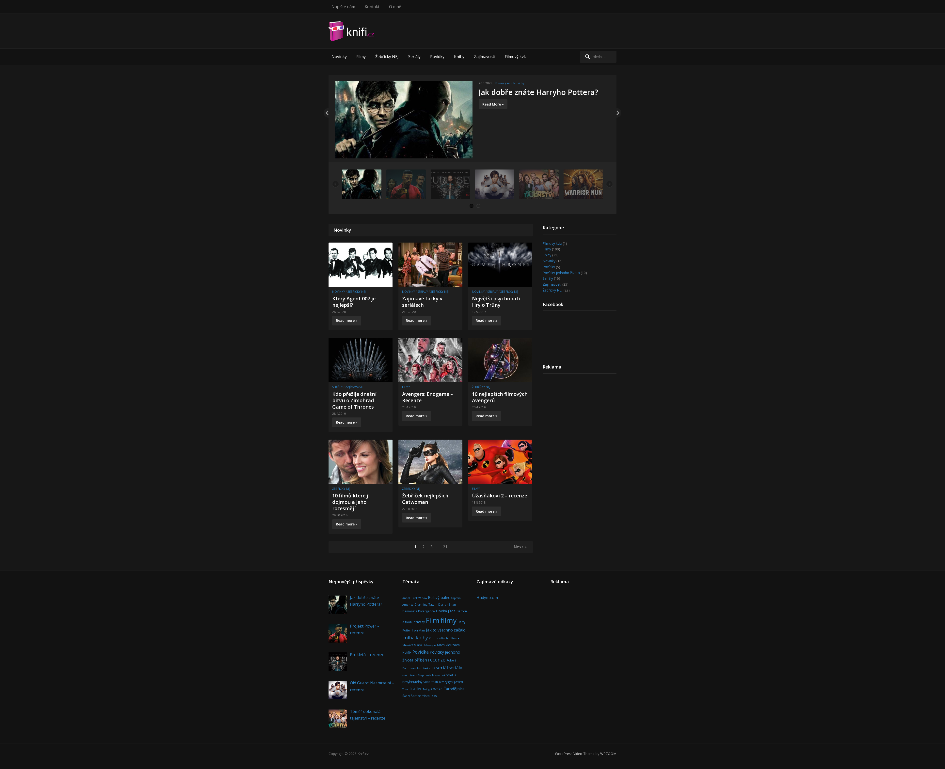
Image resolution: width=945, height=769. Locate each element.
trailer (415, 689)
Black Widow (419, 598)
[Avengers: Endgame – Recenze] (430, 359)
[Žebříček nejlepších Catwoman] (430, 461)
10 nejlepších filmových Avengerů (500, 397)
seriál (442, 667)
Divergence (426, 611)
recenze (436, 659)
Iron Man (418, 630)
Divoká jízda (446, 611)
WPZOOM (608, 753)
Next (618, 113)
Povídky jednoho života (561, 272)
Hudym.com (487, 597)
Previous (326, 113)
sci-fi (432, 668)
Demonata (409, 611)
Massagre (430, 645)
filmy (449, 620)
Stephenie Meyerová (431, 675)
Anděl (406, 598)
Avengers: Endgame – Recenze (427, 397)
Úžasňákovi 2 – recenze (499, 495)
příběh (420, 660)
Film (433, 620)
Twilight (427, 689)
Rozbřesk (422, 668)
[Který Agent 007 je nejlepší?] (361, 264)
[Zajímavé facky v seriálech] (430, 264)
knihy (422, 637)
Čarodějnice (454, 689)
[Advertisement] (526, 35)
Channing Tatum (425, 604)
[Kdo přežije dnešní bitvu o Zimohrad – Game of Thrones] (361, 359)
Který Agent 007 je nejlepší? (354, 301)
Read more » (347, 320)
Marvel (418, 645)
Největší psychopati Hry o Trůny (496, 301)
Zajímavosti (484, 56)
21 (445, 547)
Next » (520, 547)
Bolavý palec (439, 597)
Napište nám (343, 6)
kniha (408, 637)
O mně (395, 6)
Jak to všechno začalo (446, 630)
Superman (430, 682)
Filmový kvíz (516, 56)
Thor (405, 689)
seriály (455, 668)
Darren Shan (447, 604)
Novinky (339, 56)
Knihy (459, 56)
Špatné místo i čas (424, 696)
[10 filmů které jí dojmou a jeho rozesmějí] (361, 461)
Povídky (437, 56)
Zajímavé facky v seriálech (422, 301)
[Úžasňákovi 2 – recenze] (500, 461)
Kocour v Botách (439, 638)
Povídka (420, 652)
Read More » (493, 104)
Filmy (361, 56)
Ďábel (406, 696)
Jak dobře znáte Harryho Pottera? (538, 92)
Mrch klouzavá (448, 645)
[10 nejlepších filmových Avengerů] (500, 359)
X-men (437, 689)
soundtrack (409, 675)
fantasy (419, 622)
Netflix (406, 652)
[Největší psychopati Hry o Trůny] (500, 264)
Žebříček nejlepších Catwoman (425, 498)
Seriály (414, 56)
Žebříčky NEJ (387, 56)
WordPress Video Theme (575, 753)
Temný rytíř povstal (451, 682)
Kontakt (372, 6)
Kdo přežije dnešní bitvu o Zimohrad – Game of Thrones (355, 400)
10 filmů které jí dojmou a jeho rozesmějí (351, 502)
